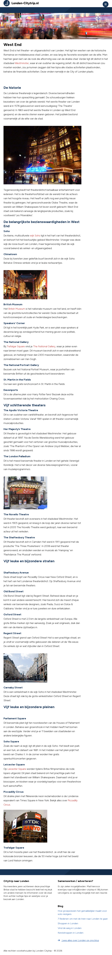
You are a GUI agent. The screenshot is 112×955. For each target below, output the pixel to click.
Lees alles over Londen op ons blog (80, 940)
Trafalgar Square (16, 346)
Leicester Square (16, 768)
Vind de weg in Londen (70, 928)
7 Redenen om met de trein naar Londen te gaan (83, 918)
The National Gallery (44, 346)
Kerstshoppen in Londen (70, 932)
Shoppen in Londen (68, 923)
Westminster (22, 63)
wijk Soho (35, 235)
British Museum (16, 308)
